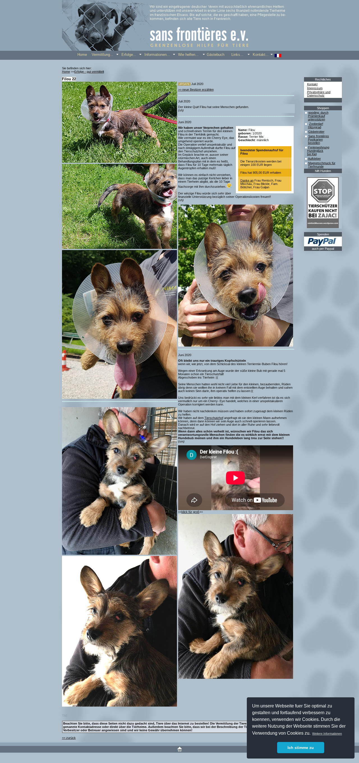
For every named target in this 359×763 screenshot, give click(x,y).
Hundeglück (315, 150)
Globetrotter (316, 131)
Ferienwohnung (318, 147)
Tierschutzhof (213, 418)
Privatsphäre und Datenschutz (318, 93)
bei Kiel (312, 154)
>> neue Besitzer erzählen (196, 89)
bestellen (314, 143)
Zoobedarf (316, 123)
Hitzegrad (314, 127)
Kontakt (312, 84)
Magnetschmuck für (321, 163)
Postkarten (315, 139)
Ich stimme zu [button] (300, 747)
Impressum (315, 88)
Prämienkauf (316, 116)
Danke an (247, 180)
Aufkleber (314, 158)
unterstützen (316, 119)
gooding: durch (318, 112)
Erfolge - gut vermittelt (89, 71)
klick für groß (190, 512)
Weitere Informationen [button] (327, 733)
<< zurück (69, 737)
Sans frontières (318, 136)
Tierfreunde (316, 166)
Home (66, 71)
